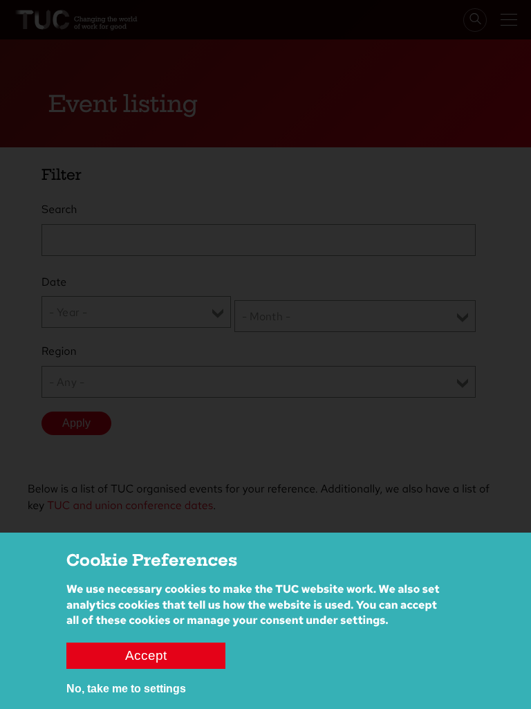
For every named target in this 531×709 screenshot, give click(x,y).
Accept (146, 655)
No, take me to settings (126, 688)
